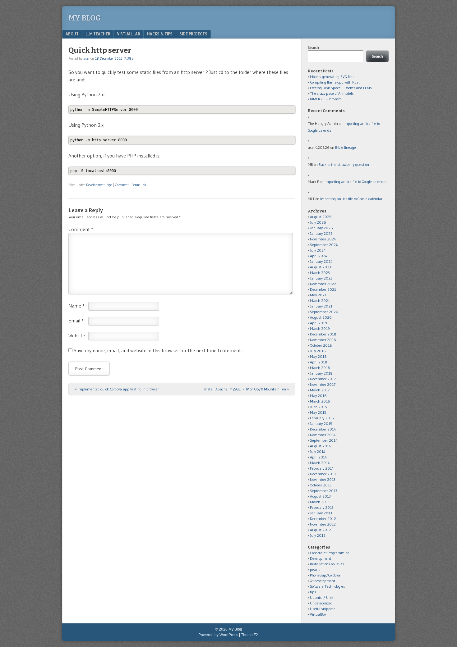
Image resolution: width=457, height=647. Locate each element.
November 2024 (323, 239)
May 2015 (318, 412)
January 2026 (321, 228)
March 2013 (320, 501)
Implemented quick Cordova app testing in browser (117, 389)
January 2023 (321, 278)
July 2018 (318, 351)
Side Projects (193, 33)
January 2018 (321, 373)
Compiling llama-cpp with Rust (335, 82)
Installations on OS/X (327, 564)
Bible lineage (345, 147)
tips (109, 185)
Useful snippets (322, 608)
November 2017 (322, 384)
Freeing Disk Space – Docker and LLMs (341, 87)
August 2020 (321, 317)
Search (313, 47)
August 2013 (320, 496)
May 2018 (318, 356)
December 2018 (323, 334)
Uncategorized (321, 603)
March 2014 (320, 462)
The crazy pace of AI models (332, 93)
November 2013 (322, 479)
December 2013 (323, 474)
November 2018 (323, 339)
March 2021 (320, 300)
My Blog (84, 18)
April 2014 (318, 457)
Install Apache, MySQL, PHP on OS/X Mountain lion (246, 389)
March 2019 (320, 328)
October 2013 (320, 485)
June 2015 (318, 406)
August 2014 (320, 446)
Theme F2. (250, 635)
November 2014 (323, 434)
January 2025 (321, 233)
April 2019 (318, 323)
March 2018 (320, 367)
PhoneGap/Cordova (325, 575)
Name (76, 306)
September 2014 (324, 440)
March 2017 (320, 390)
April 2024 (318, 255)
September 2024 (324, 244)
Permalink (139, 185)
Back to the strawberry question (344, 164)
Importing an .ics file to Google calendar (356, 181)
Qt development (322, 580)
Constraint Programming (329, 552)
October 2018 (321, 345)
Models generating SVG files (332, 76)
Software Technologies (327, 586)
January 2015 (321, 423)
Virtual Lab (128, 33)
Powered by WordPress (218, 635)
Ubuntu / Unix (321, 597)
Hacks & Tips (160, 33)
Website (76, 335)
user (86, 58)
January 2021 (321, 306)
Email (76, 320)
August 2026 (321, 216)
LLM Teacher (97, 33)
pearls (315, 569)
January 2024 (321, 261)
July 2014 (317, 451)
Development (95, 185)
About (72, 33)
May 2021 (318, 295)
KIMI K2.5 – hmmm (326, 99)
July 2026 (318, 222)
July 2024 (318, 250)
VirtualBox (318, 614)
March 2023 (320, 272)
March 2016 (320, 401)
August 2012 (320, 529)
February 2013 (322, 507)
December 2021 (323, 289)
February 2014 (322, 468)
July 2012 (317, 535)
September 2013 (323, 490)
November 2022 (323, 283)
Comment (122, 185)
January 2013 (321, 513)
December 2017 (323, 378)
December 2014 (323, 429)
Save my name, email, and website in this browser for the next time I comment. (158, 350)
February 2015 (322, 418)
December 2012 (323, 518)
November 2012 (323, 524)
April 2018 (318, 362)
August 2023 (320, 267)
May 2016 (318, 395)
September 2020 (324, 311)
